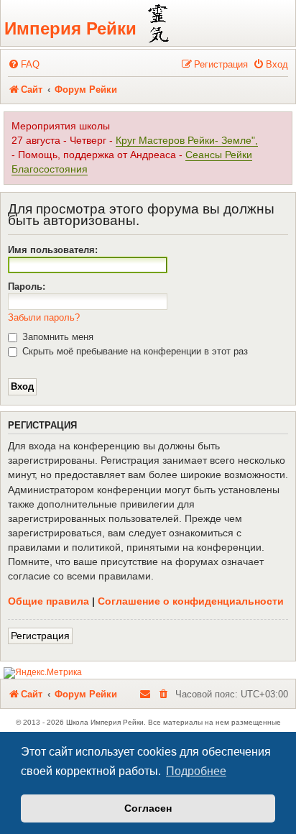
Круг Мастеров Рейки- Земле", (187, 140)
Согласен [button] (148, 808)
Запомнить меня (56, 336)
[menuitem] (24, 64)
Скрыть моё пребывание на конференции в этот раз (133, 351)
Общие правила (48, 601)
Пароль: (26, 286)
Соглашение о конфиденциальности (191, 601)
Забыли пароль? (44, 317)
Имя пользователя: (53, 249)
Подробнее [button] (196, 771)
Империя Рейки (70, 28)
